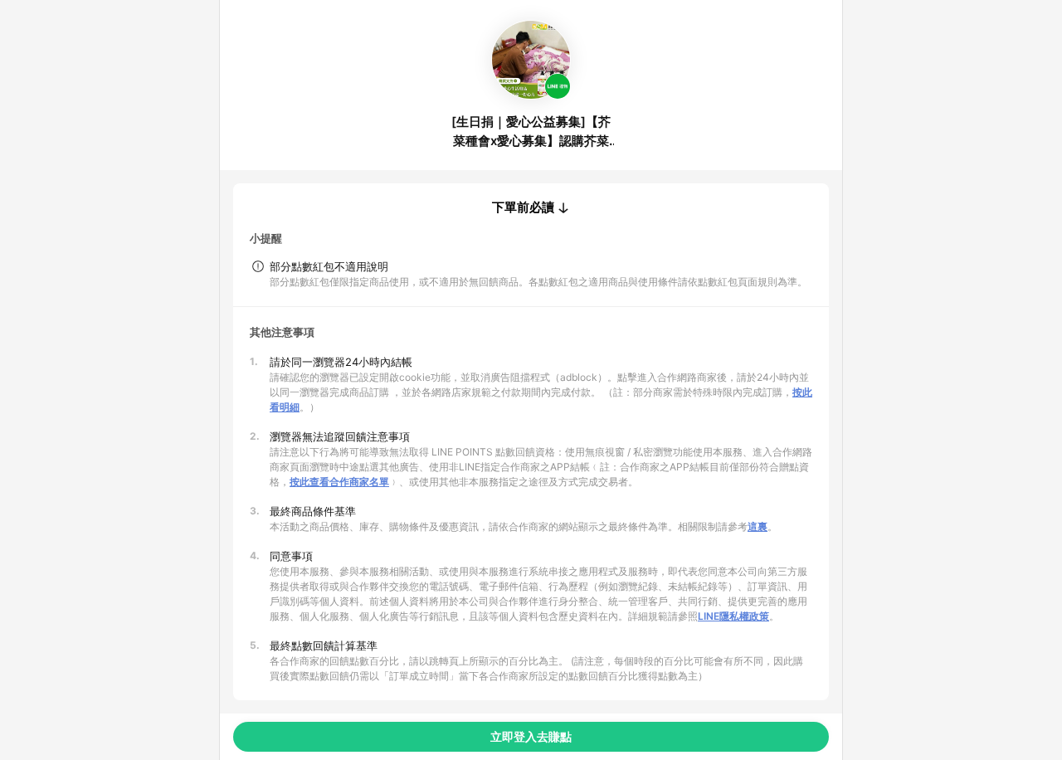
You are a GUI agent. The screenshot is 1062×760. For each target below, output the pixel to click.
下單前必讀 (523, 207)
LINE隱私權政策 (733, 616)
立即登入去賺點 (531, 736)
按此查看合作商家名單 (339, 481)
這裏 (757, 526)
